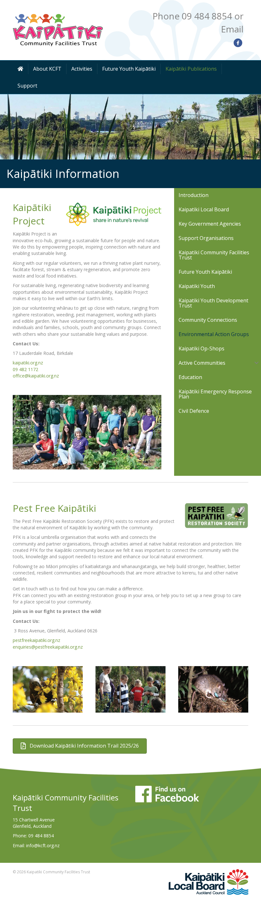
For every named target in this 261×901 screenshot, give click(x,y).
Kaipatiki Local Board (204, 209)
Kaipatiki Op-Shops (201, 348)
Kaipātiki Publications (191, 68)
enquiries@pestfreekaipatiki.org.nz (48, 647)
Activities (81, 68)
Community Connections (208, 319)
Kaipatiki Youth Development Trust (213, 303)
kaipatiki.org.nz (28, 363)
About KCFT (47, 68)
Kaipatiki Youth (197, 286)
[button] (256, 363)
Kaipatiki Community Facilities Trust (214, 255)
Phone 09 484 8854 (192, 16)
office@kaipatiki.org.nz (36, 376)
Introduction (193, 195)
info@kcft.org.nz (43, 845)
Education (190, 377)
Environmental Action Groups (214, 334)
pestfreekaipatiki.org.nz (36, 640)
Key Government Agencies (210, 223)
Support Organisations (206, 238)
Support (27, 85)
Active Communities (202, 362)
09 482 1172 (25, 369)
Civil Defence (194, 410)
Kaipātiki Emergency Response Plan (215, 394)
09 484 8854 (41, 836)
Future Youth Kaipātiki (129, 68)
